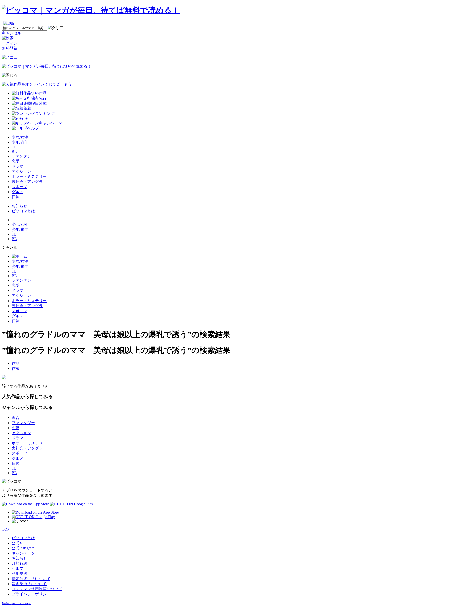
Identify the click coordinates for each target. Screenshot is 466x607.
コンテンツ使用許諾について (37, 589)
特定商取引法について (31, 579)
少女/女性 (20, 137)
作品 (15, 363)
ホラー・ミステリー (29, 176)
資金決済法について (29, 584)
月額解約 (19, 563)
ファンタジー (23, 156)
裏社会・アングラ (27, 182)
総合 (15, 418)
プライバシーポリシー (31, 594)
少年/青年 (20, 142)
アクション (21, 171)
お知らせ (19, 206)
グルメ (17, 192)
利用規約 (19, 574)
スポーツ (19, 187)
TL (14, 147)
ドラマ (17, 166)
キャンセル (11, 33)
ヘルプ (17, 568)
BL (14, 151)
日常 (15, 197)
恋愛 (15, 161)
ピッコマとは (23, 211)
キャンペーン (23, 553)
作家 (15, 368)
